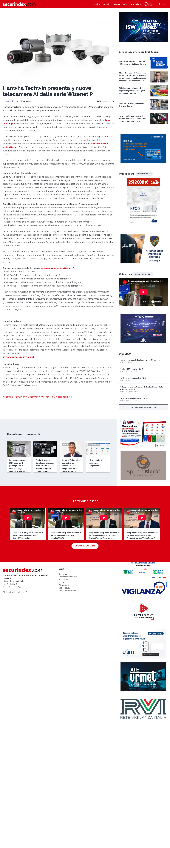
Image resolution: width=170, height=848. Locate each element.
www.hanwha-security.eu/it (18, 357)
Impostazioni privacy (67, 591)
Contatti (62, 582)
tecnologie (8, 101)
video (125, 4)
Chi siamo (63, 574)
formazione (135, 4)
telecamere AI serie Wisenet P (57, 268)
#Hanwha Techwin (12, 396)
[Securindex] (19, 4)
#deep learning (64, 396)
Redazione (63, 579)
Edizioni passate (144, 174)
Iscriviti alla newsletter (143, 407)
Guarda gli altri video (85, 546)
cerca (163, 4)
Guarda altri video (143, 274)
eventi (106, 4)
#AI (53, 396)
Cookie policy (64, 588)
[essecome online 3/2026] (143, 224)
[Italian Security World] (143, 42)
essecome (115, 4)
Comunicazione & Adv (68, 577)
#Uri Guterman (30, 396)
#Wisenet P (45, 396)
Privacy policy (64, 585)
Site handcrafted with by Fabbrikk (18, 592)
